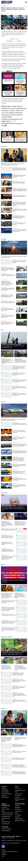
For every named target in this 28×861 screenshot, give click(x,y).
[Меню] (26, 2)
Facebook (19, 41)
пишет (20, 47)
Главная (3, 5)
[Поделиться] (8, 13)
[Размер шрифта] (2, 13)
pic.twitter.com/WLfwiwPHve (10, 119)
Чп (6, 5)
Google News (9, 41)
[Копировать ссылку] (5, 13)
